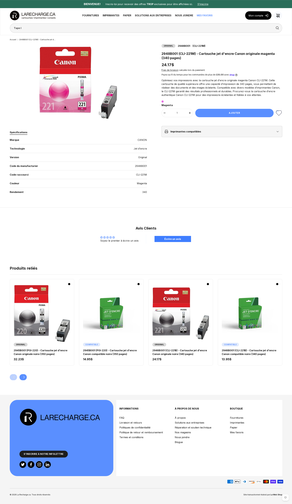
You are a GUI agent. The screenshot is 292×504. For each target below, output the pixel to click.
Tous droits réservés (41, 494)
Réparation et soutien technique (193, 427)
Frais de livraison (170, 70)
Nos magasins (183, 432)
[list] (78, 83)
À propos (180, 417)
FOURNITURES (90, 15)
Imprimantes (237, 422)
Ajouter (234, 113)
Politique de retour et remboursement (141, 432)
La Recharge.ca (24, 494)
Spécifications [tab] (18, 132)
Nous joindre (182, 437)
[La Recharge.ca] (59, 409)
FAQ (121, 417)
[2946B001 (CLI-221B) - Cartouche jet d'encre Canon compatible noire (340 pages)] (250, 313)
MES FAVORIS (205, 15)
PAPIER (127, 15)
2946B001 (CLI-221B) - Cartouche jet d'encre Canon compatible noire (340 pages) (249, 352)
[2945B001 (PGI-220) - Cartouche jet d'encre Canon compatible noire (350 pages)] (111, 313)
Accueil (13, 40)
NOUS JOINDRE (184, 15)
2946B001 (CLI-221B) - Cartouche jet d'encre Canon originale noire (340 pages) (179, 352)
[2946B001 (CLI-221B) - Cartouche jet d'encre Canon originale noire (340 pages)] (180, 313)
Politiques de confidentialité (134, 427)
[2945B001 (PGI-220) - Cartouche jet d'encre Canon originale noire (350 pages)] (42, 313)
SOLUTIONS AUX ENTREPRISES (153, 15)
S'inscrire (202, 4)
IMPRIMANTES (111, 15)
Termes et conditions (131, 437)
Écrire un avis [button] (172, 238)
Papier (233, 427)
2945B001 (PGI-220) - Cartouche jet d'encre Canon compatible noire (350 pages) (110, 352)
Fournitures (236, 417)
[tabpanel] (78, 166)
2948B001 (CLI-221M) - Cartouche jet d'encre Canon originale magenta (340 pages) (37, 40)
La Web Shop (276, 494)
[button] (278, 15)
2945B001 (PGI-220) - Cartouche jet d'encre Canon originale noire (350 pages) (40, 352)
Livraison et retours (130, 422)
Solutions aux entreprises (189, 422)
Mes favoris (236, 432)
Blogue (179, 442)
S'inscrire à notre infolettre (44, 454)
